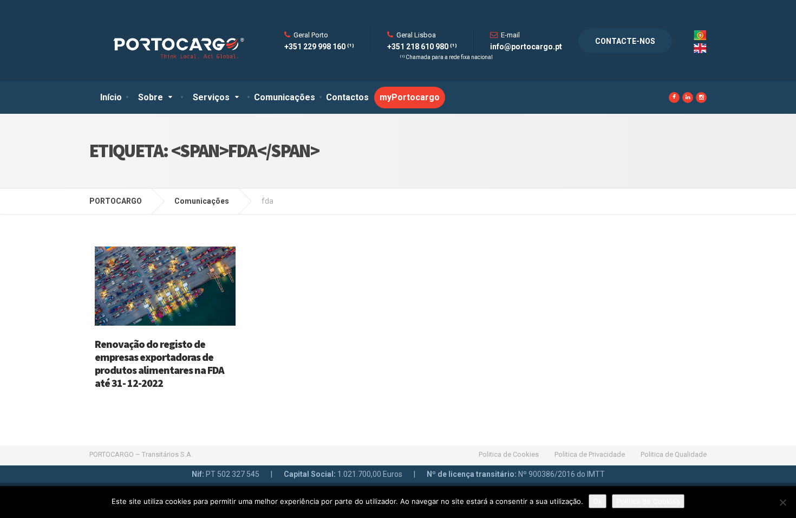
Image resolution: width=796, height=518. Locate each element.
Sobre (150, 97)
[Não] (782, 502)
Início (111, 97)
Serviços (211, 97)
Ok (597, 501)
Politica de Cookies (509, 454)
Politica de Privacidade (589, 454)
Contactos (347, 97)
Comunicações (284, 97)
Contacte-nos (625, 41)
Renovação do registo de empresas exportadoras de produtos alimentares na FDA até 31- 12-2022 (159, 363)
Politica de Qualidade (674, 454)
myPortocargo (410, 97)
